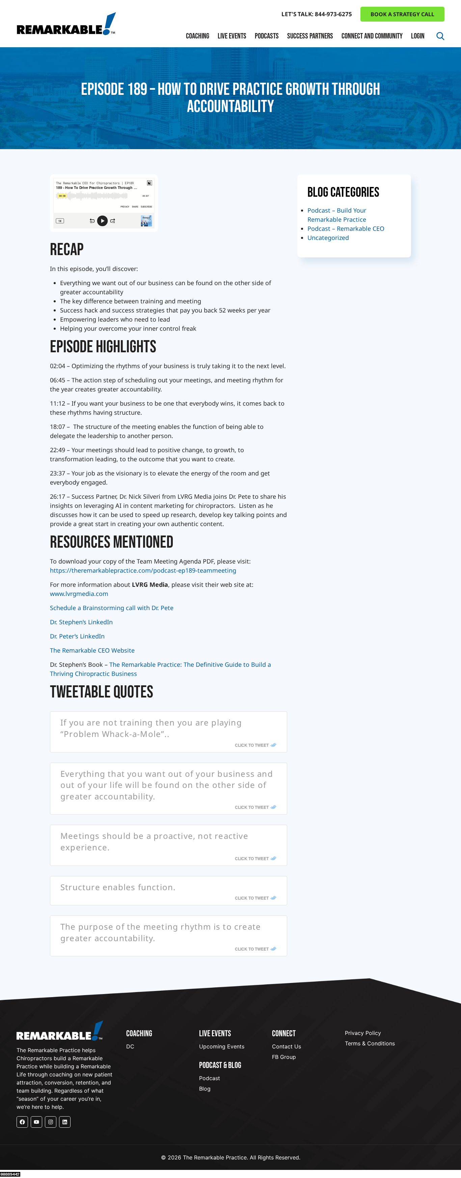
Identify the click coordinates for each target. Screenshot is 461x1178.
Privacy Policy (363, 1033)
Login (418, 36)
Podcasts (267, 36)
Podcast (209, 1078)
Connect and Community (372, 36)
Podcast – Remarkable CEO (345, 228)
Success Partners (310, 36)
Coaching (197, 36)
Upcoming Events (221, 1046)
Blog (205, 1088)
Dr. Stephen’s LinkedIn (81, 622)
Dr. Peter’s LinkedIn (77, 636)
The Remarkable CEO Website (92, 650)
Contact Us (286, 1046)
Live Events (232, 36)
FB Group (284, 1056)
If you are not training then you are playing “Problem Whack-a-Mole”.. (151, 728)
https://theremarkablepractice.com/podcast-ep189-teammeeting (143, 570)
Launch (203, 69)
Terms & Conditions (370, 1043)
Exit (197, 106)
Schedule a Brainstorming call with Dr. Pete (111, 608)
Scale (200, 94)
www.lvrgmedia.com (79, 594)
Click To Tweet (252, 745)
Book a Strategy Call (402, 14)
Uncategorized (328, 238)
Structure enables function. (117, 887)
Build (199, 82)
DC (130, 1046)
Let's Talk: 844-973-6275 (316, 14)
